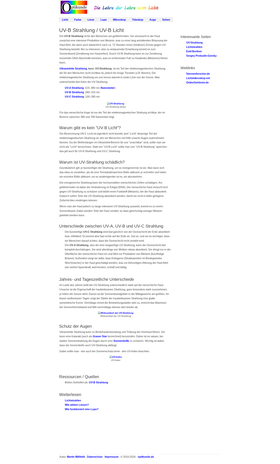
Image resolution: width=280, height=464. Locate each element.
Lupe (103, 19)
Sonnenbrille (121, 341)
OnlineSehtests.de (197, 82)
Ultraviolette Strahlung (73, 68)
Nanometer (108, 88)
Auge (152, 19)
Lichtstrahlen (73, 400)
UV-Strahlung (194, 42)
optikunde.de (146, 456)
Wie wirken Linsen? (77, 404)
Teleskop (137, 19)
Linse (91, 19)
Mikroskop (119, 19)
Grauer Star (100, 336)
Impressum (111, 456)
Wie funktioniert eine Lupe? (82, 409)
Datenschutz (95, 456)
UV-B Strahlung (74, 92)
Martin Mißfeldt (76, 456)
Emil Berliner (194, 51)
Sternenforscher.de (198, 73)
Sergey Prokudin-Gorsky (201, 55)
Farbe (77, 19)
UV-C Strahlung (74, 96)
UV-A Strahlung (74, 88)
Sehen (166, 19)
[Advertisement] (138, 437)
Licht (65, 19)
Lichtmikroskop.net (198, 78)
